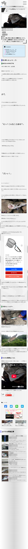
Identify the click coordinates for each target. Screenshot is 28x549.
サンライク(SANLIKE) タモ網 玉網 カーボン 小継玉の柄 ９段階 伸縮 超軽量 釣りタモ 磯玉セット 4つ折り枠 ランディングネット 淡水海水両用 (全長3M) (14, 260)
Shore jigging (5, 34)
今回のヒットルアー (10, 52)
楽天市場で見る (14, 272)
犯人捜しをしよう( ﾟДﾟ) (11, 49)
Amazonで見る (14, 269)
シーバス (5, 402)
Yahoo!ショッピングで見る (14, 276)
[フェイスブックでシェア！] (5, 407)
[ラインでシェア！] (16, 407)
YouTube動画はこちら (10, 54)
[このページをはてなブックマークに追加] (22, 406)
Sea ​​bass (4, 32)
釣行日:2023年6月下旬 (11, 51)
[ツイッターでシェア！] (11, 407)
